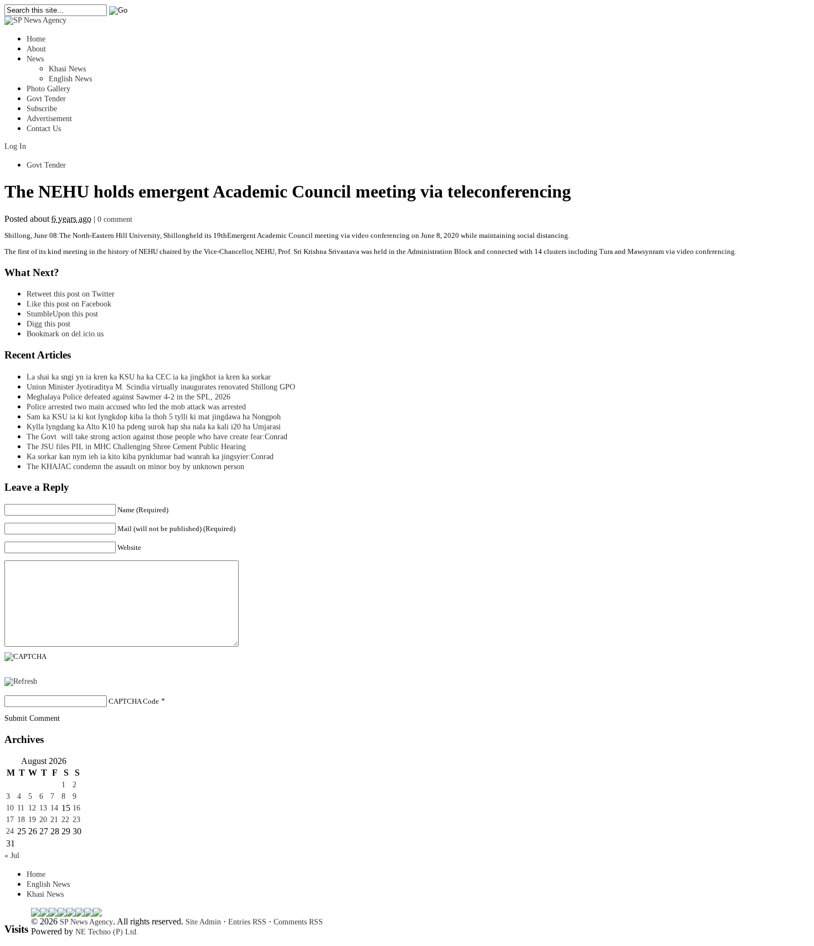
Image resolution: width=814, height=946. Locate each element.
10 (10, 808)
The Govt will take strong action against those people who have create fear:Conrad (157, 437)
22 (65, 819)
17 (10, 819)
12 (32, 808)
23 (76, 819)
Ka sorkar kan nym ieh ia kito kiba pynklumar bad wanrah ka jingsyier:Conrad (150, 457)
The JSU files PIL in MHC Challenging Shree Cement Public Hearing (136, 447)
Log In (15, 146)
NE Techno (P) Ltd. (106, 932)
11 (20, 808)
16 (76, 808)
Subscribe (42, 109)
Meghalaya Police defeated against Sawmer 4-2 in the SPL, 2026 (128, 397)
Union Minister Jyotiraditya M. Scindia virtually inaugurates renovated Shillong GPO (161, 387)
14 (54, 808)
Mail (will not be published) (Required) (176, 528)
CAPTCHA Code (134, 701)
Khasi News (67, 69)
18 (21, 819)
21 (54, 819)
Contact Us (44, 128)
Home (36, 39)
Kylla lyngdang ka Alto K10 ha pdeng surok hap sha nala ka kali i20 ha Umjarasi (154, 427)
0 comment (114, 219)
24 (10, 831)
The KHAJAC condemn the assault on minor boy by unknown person (135, 466)
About (36, 49)
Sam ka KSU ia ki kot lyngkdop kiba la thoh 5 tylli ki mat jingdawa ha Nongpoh (154, 417)
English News (70, 79)
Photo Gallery (48, 89)
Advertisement (49, 119)
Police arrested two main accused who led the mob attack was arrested (136, 407)
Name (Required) (142, 510)
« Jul (11, 855)
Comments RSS (298, 922)
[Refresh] (20, 681)
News (35, 59)
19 (32, 819)
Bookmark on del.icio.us (65, 334)
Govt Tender (46, 99)
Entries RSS (247, 922)
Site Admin (203, 922)
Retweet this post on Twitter (71, 294)
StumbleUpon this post (62, 314)
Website (129, 547)
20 (43, 819)
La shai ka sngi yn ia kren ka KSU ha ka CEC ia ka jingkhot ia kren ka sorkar (149, 377)
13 (43, 808)
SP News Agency (86, 922)
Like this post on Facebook (69, 304)
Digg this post (48, 324)
